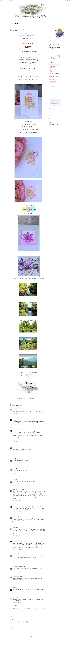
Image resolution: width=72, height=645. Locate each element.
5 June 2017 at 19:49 (16, 583)
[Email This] (29, 398)
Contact (49, 21)
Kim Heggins (15, 479)
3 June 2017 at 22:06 (17, 464)
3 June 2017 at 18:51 (16, 424)
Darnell (14, 527)
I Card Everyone (16, 576)
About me (17, 21)
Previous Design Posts (26, 21)
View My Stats (52, 112)
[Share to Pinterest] (33, 398)
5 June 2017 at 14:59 (17, 572)
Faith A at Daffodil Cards (18, 429)
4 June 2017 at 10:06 (16, 500)
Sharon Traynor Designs (18, 489)
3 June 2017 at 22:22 (17, 475)
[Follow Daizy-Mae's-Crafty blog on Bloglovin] (53, 82)
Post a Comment (14, 605)
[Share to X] (31, 398)
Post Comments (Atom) (20, 611)
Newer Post (12, 608)
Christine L (15, 554)
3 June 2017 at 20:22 (17, 454)
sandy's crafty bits (16, 516)
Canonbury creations (17, 408)
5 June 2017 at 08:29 (17, 549)
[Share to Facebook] (32, 398)
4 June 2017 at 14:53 (17, 523)
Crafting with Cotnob (20, 451)
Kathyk (14, 468)
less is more (17, 400)
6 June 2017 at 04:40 (17, 593)
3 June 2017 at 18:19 (16, 413)
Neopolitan (22, 400)
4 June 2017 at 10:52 (17, 511)
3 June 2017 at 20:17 (16, 441)
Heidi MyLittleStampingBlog (18, 566)
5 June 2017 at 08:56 (17, 562)
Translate (54, 68)
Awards (35, 21)
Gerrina (14, 505)
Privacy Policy (56, 21)
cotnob (14, 446)
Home (11, 21)
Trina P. (14, 418)
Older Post (44, 608)
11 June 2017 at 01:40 (17, 602)
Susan (14, 587)
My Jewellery (42, 21)
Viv (13, 458)
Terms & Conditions (14, 23)
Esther (14, 540)
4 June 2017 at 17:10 (16, 535)
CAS (14, 400)
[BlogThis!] (30, 398)
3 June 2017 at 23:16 (16, 485)
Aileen (14, 597)
